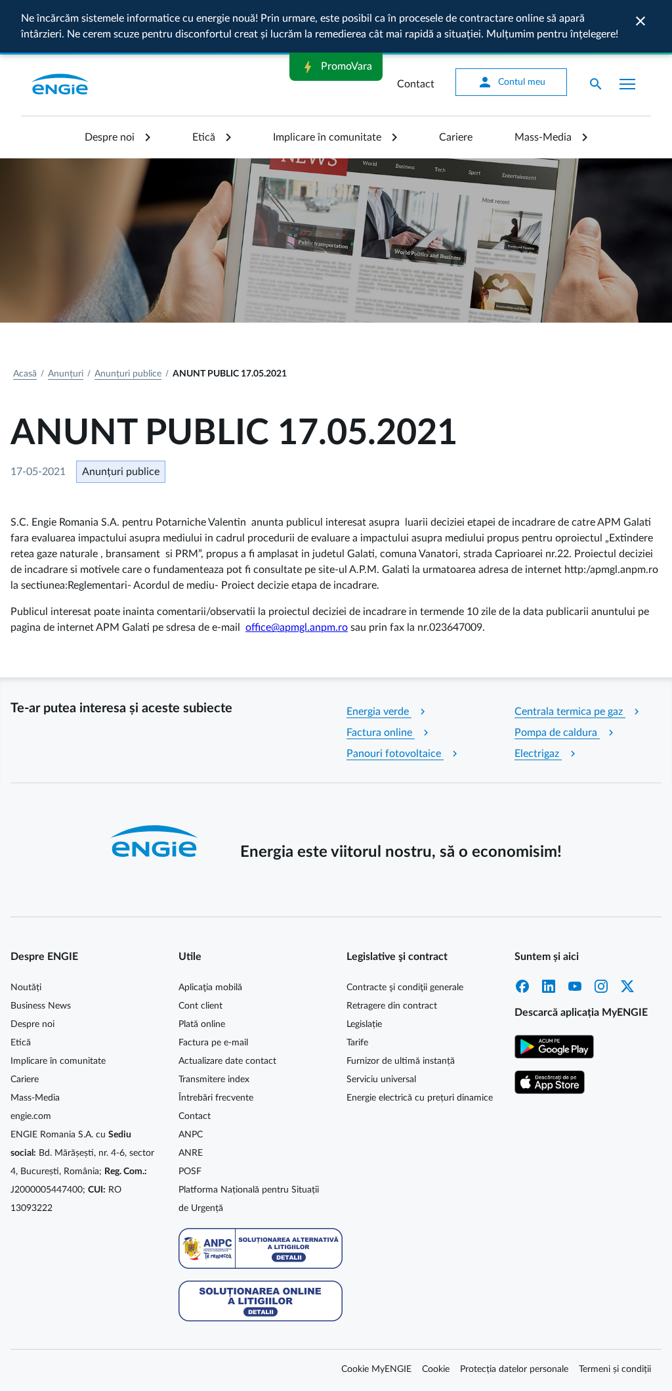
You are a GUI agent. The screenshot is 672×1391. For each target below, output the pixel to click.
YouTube (575, 986)
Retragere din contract (391, 1006)
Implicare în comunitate (327, 137)
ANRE (190, 1153)
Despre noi (110, 137)
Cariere (455, 137)
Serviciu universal (381, 1079)
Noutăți (25, 987)
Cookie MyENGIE (376, 1369)
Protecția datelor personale (514, 1369)
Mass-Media (543, 137)
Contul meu (511, 82)
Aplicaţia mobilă (210, 987)
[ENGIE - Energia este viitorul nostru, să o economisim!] (60, 84)
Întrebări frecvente (215, 1098)
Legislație (364, 1024)
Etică (203, 137)
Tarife (357, 1042)
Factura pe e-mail (213, 1042)
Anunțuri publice (127, 373)
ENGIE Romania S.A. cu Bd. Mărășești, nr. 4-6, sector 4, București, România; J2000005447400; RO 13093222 (82, 1171)
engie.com (30, 1116)
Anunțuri (65, 373)
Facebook (522, 986)
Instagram (601, 986)
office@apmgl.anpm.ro (296, 627)
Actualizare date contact (227, 1061)
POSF (189, 1171)
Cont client (200, 1006)
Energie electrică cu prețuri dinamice (419, 1098)
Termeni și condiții (615, 1369)
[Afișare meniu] (627, 84)
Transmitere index (213, 1079)
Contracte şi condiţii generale (404, 987)
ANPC (190, 1134)
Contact (415, 84)
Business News (40, 1006)
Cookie (436, 1369)
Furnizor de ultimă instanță (400, 1061)
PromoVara (336, 67)
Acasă (25, 373)
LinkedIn (548, 986)
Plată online (201, 1024)
